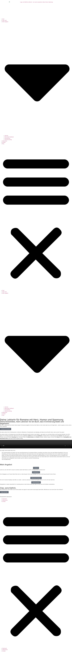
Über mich (4, 20)
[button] (36, 217)
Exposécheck (7, 138)
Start (3, 19)
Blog (3, 143)
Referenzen (4, 141)
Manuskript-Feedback (9, 136)
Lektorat (6, 135)
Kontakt (4, 142)
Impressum (4, 498)
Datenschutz (5, 500)
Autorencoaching (8, 139)
